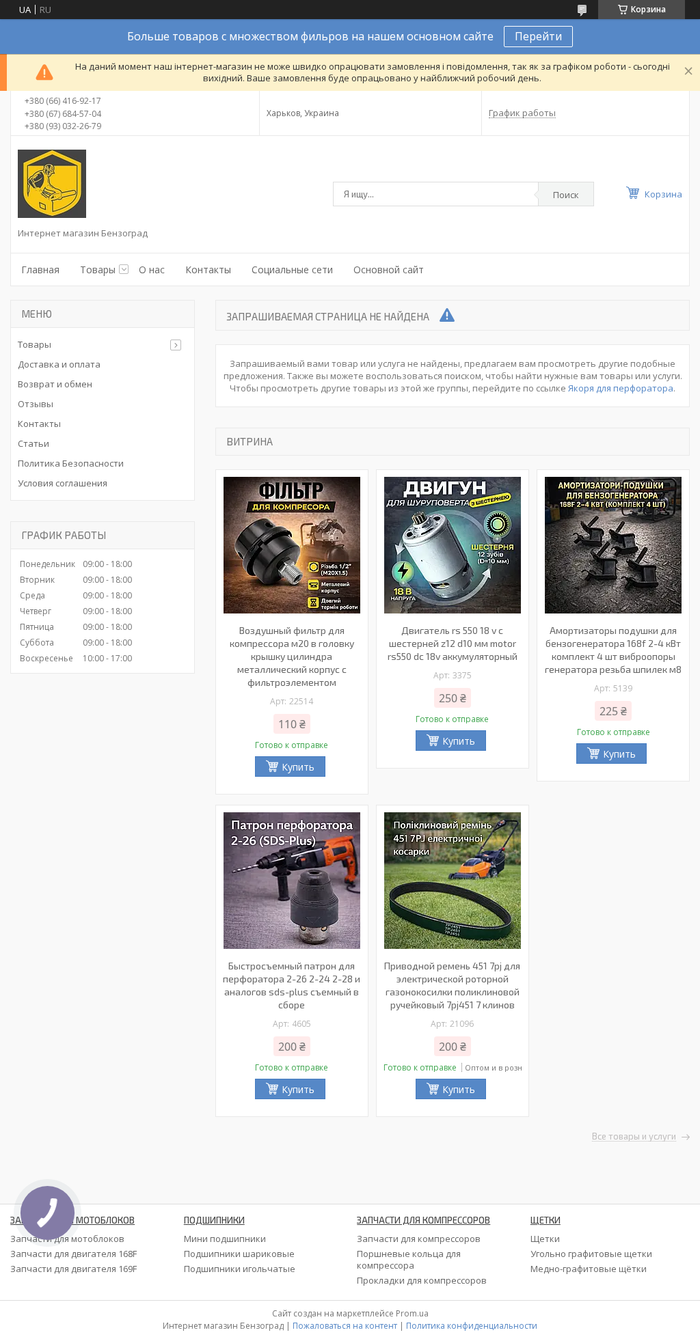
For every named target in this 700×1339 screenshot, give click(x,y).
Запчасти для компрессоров (419, 1238)
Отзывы (35, 404)
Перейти (538, 36)
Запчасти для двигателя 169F (73, 1268)
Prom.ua (412, 1313)
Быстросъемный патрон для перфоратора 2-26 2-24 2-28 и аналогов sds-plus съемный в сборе (291, 985)
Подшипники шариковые (239, 1253)
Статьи (33, 443)
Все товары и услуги (634, 1137)
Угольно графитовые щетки (591, 1253)
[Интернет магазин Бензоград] (52, 184)
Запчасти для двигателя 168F (73, 1253)
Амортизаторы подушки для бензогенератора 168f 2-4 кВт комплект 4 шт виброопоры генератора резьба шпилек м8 (613, 649)
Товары (98, 269)
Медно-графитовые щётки (588, 1268)
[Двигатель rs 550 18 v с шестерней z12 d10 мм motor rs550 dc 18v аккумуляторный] (452, 545)
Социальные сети (292, 269)
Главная (40, 269)
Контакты (208, 269)
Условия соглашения (62, 483)
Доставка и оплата (59, 364)
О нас (152, 269)
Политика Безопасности (71, 463)
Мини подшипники (225, 1238)
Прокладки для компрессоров (422, 1280)
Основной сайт (388, 269)
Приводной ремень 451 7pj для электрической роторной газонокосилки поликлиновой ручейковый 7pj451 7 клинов (452, 985)
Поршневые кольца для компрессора (409, 1259)
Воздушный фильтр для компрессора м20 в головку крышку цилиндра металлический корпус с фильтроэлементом (292, 656)
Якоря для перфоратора (620, 388)
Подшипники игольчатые (239, 1268)
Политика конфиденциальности (471, 1325)
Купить (298, 766)
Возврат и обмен (55, 384)
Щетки (545, 1238)
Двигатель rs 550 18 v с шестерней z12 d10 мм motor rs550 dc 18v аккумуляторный (452, 643)
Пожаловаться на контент (345, 1325)
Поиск (566, 195)
